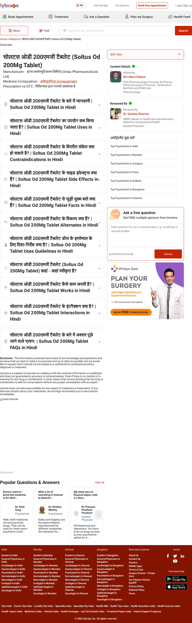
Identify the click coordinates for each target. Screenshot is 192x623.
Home (3, 39)
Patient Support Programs (147, 611)
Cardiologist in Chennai (77, 565)
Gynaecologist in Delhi (13, 569)
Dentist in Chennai (74, 555)
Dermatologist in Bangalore (106, 581)
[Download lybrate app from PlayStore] (176, 581)
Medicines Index (33, 611)
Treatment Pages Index (119, 611)
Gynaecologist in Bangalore (106, 570)
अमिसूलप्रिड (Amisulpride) (58, 81)
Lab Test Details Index (93, 611)
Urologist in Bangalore (108, 589)
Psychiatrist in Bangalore (110, 575)
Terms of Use (136, 569)
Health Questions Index (143, 606)
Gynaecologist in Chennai (78, 569)
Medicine (14, 39)
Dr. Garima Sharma (136, 114)
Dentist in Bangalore (107, 555)
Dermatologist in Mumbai (46, 576)
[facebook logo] (168, 557)
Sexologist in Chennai (76, 593)
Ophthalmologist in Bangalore (107, 594)
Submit (168, 253)
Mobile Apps (135, 566)
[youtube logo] (175, 562)
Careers (133, 562)
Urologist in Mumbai (44, 583)
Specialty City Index (84, 606)
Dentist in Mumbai (43, 555)
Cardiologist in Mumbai (45, 565)
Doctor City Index (23, 606)
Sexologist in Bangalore (109, 599)
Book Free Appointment (152, 5)
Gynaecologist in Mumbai (46, 569)
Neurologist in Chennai (77, 579)
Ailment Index (51, 611)
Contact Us (134, 558)
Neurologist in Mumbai (45, 579)
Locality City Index (43, 606)
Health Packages (70, 611)
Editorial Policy (136, 589)
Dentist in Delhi (10, 555)
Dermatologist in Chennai (78, 576)
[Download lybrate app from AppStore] (176, 589)
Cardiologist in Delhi (12, 565)
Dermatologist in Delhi (13, 576)
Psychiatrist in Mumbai (45, 572)
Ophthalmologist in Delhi (14, 586)
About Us (134, 555)
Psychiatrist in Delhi (12, 572)
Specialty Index (63, 606)
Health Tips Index (119, 606)
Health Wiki (102, 606)
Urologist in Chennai (75, 583)
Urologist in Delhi (11, 583)
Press (132, 593)
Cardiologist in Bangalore (110, 565)
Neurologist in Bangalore (110, 585)
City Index (7, 606)
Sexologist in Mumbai (44, 593)
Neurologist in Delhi (12, 579)
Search (183, 30)
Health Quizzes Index (169, 606)
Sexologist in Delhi (11, 590)
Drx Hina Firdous (134, 77)
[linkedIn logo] (182, 557)
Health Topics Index (12, 611)
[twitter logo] (175, 557)
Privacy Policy (136, 586)
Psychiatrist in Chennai (77, 572)
